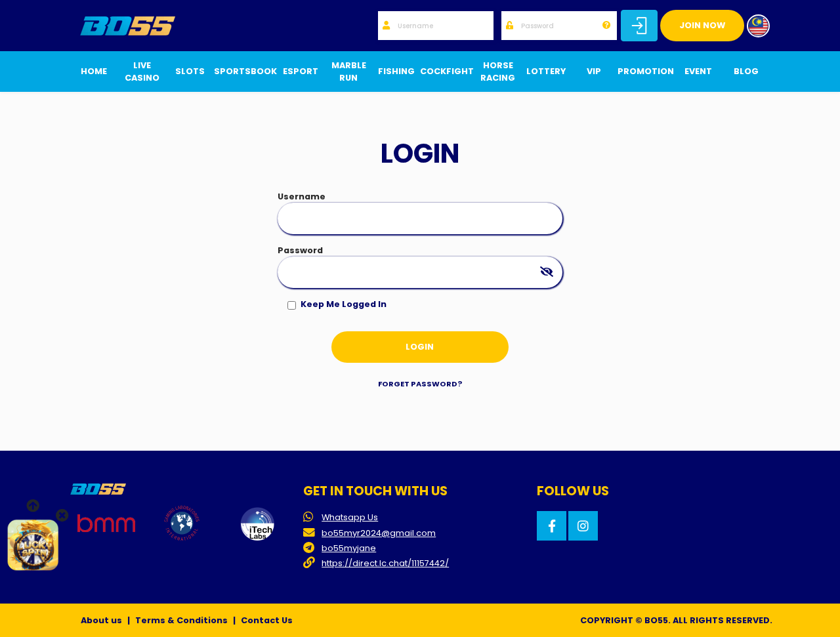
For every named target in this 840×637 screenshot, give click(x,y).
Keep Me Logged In (344, 304)
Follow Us (573, 491)
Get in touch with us (375, 491)
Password (300, 250)
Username (302, 196)
